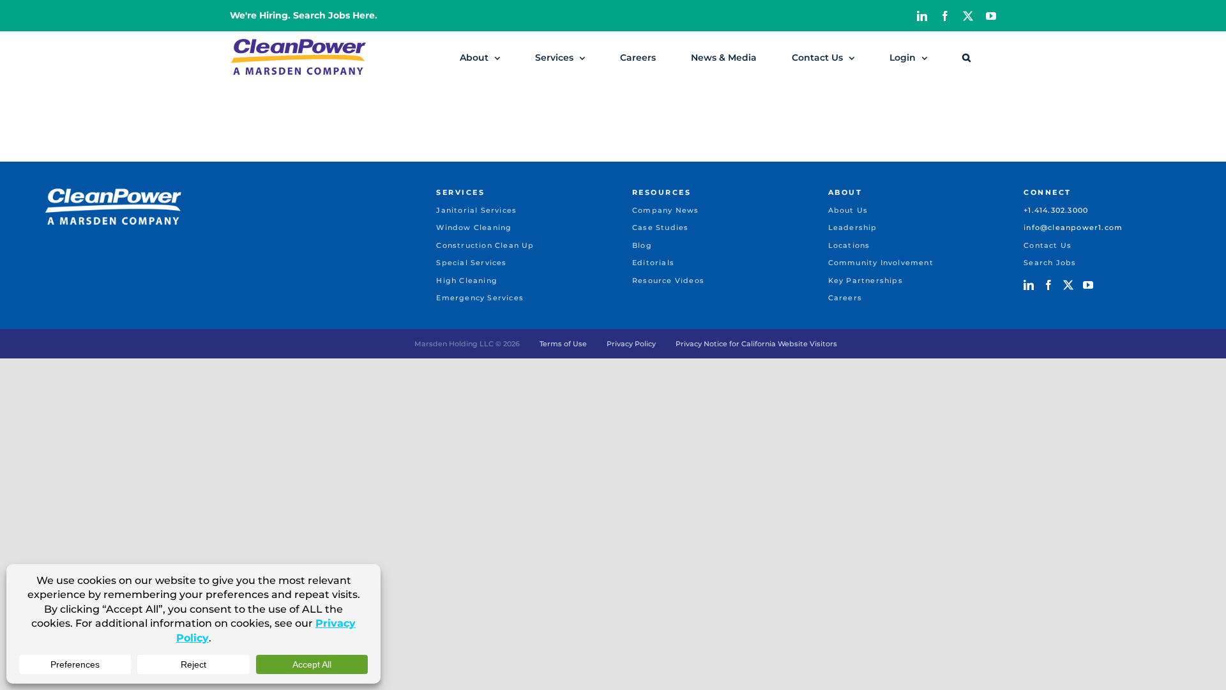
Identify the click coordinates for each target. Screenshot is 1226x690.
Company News (665, 210)
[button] (966, 57)
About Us (848, 210)
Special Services (471, 262)
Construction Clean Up (485, 245)
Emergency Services (480, 297)
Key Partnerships (865, 280)
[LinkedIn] (1029, 285)
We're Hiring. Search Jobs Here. (303, 15)
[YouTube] (1088, 285)
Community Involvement (881, 262)
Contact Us (1047, 245)
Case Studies (660, 227)
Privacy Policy (631, 343)
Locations (849, 245)
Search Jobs (1050, 262)
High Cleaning (466, 280)
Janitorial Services (476, 210)
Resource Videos (668, 280)
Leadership (852, 227)
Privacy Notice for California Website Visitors (756, 343)
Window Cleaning (473, 227)
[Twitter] (1068, 285)
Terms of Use (563, 343)
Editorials (653, 262)
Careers (845, 297)
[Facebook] (1048, 285)
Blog (642, 245)
